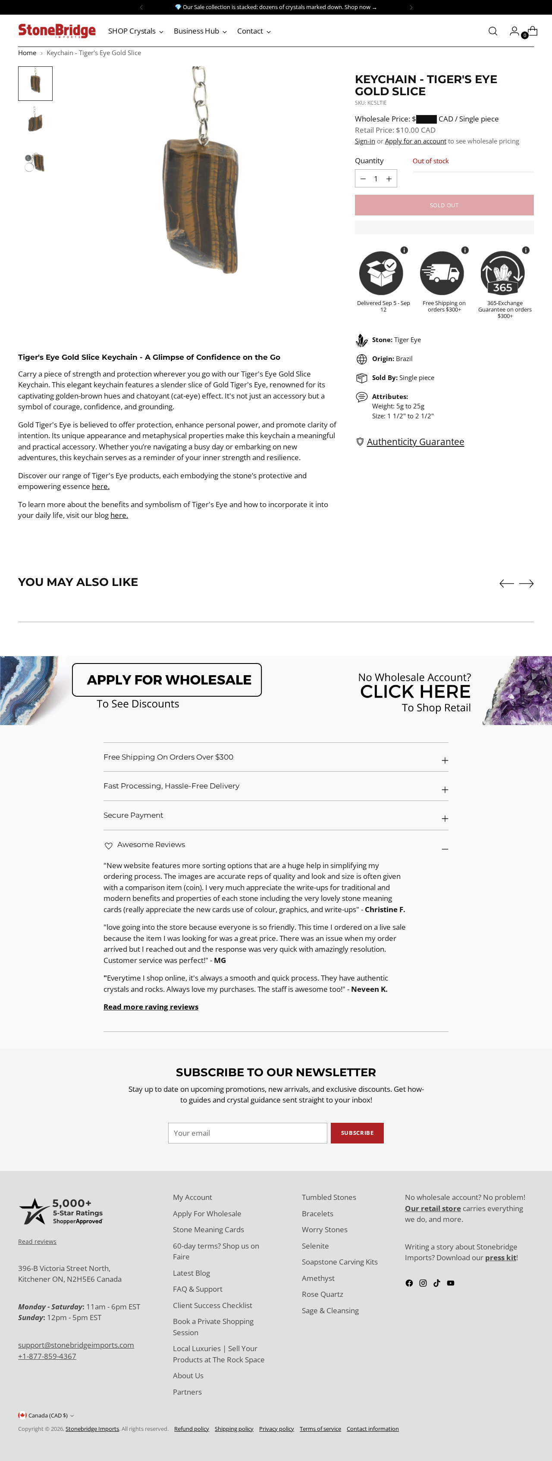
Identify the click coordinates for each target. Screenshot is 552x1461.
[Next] (410, 7)
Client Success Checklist (212, 1305)
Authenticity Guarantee (415, 441)
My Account (192, 1197)
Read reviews (37, 1241)
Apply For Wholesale (207, 1213)
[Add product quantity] (363, 178)
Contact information (373, 1429)
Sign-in (365, 141)
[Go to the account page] (511, 31)
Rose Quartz (322, 1294)
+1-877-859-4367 (47, 1356)
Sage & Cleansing (330, 1310)
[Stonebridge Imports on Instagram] (424, 1284)
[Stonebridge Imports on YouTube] (451, 1284)
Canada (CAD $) (48, 1415)
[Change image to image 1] (35, 83)
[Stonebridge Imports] (57, 31)
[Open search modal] (493, 31)
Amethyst (318, 1278)
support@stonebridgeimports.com (76, 1345)
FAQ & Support (198, 1289)
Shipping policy (234, 1429)
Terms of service (320, 1429)
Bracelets (317, 1213)
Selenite (315, 1246)
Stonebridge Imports (92, 1429)
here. (101, 486)
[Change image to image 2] (35, 123)
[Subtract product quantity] (389, 178)
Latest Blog (191, 1273)
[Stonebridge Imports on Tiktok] (438, 1284)
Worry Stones (325, 1229)
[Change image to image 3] (35, 163)
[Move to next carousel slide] (526, 583)
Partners (187, 1392)
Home (27, 52)
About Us (188, 1375)
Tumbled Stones (329, 1197)
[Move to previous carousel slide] (506, 583)
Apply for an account (415, 141)
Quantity (369, 160)
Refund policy (191, 1429)
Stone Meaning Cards (208, 1229)
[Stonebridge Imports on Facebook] (410, 1284)
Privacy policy (276, 1429)
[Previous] (141, 7)
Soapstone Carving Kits (340, 1262)
